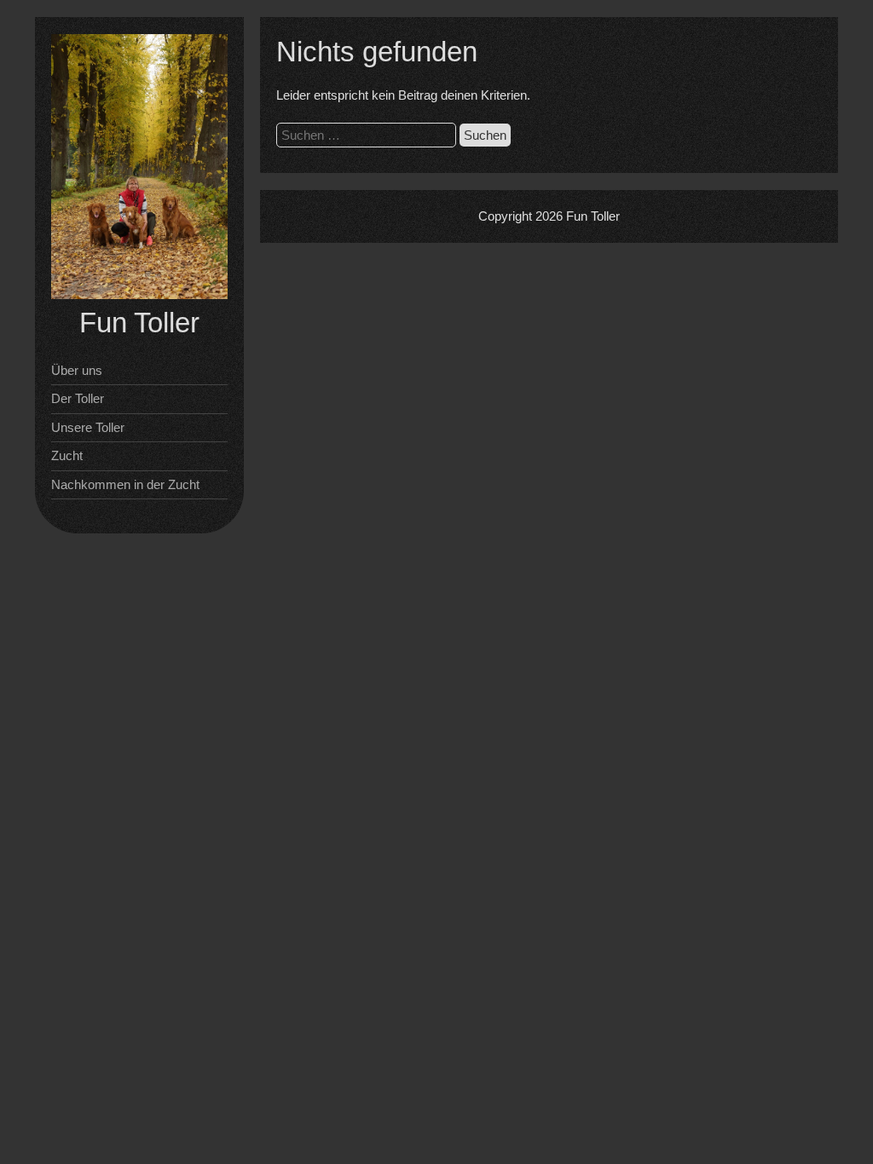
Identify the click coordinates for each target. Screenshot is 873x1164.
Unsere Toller (87, 427)
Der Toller (77, 398)
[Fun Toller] (139, 294)
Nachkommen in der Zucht (125, 484)
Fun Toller (139, 322)
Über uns (76, 370)
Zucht (67, 455)
